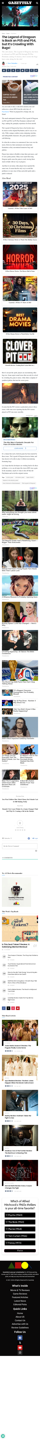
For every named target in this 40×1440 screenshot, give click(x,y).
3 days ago (18, 1121)
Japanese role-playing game (10, 480)
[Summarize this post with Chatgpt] (27, 70)
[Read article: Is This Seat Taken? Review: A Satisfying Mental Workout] (20, 929)
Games (8, 33)
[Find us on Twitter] (8, 1008)
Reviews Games (9, 1183)
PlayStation (13, 33)
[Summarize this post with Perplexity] (32, 70)
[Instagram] (20, 1352)
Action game (9, 477)
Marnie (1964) (15, 1229)
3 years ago (24, 63)
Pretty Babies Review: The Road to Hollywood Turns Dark (22, 990)
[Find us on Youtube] (18, 1008)
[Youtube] (20, 1347)
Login (36, 838)
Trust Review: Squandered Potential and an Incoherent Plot (22, 965)
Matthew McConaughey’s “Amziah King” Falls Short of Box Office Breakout (22, 982)
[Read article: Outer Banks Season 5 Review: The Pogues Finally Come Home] (20, 1033)
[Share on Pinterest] (13, 70)
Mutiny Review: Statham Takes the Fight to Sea (18, 1117)
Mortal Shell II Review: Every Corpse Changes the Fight (18, 1187)
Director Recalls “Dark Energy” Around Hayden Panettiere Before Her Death (22, 973)
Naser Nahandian (12, 63)
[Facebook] (20, 1337)
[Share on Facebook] (4, 70)
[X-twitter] (20, 1342)
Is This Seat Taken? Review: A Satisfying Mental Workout (15, 945)
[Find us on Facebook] (4, 1008)
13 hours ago (19, 1051)
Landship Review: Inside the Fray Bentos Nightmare (20, 999)
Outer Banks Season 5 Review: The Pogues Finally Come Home (18, 1047)
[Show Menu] (3, 3)
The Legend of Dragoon (28, 483)
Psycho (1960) (15, 1215)
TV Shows (7, 1043)
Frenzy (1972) (14, 1242)
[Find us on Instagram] (13, 1008)
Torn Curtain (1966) (17, 1235)
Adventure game (19, 477)
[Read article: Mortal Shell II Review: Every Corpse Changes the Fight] (20, 1173)
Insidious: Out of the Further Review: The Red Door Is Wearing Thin (18, 1152)
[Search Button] (37, 3)
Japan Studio (30, 477)
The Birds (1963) (16, 1222)
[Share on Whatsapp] (18, 70)
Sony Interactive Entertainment (11, 483)
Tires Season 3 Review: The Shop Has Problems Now (23, 956)
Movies (7, 1078)
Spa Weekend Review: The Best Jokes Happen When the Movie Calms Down (19, 1082)
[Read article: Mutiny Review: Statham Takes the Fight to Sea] (20, 1103)
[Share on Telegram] (22, 70)
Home (3, 33)
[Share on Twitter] (9, 70)
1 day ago (18, 1086)
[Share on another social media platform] (36, 70)
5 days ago (18, 1191)
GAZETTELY (20, 3)
